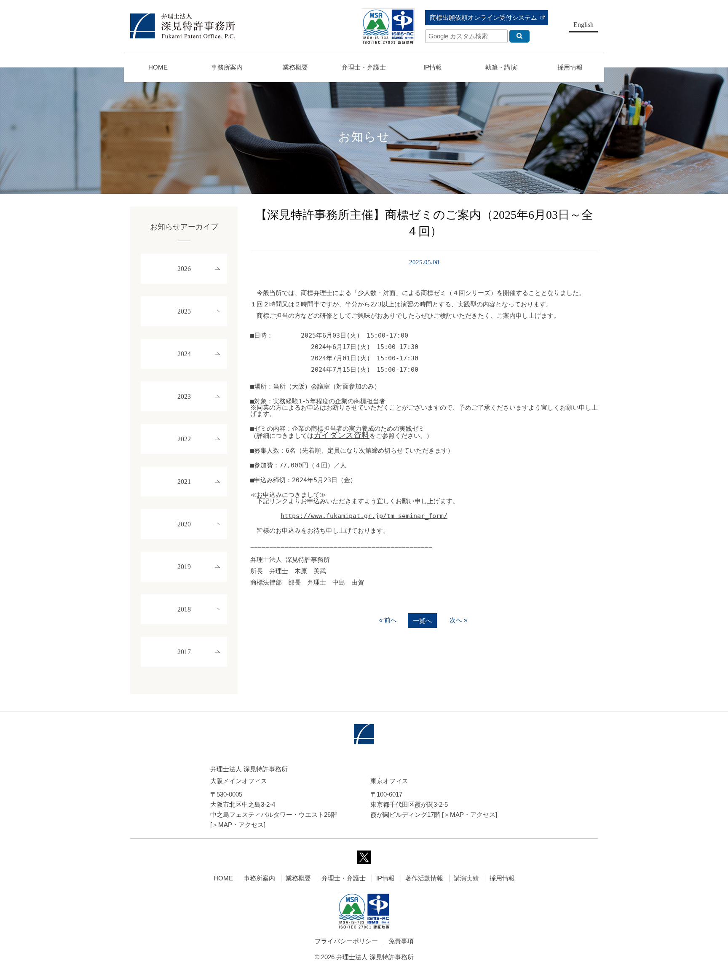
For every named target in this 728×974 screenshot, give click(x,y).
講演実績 (466, 878)
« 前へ (388, 620)
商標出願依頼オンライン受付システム (483, 17)
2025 (184, 311)
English (583, 24)
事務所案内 (259, 878)
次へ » (458, 620)
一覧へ (422, 620)
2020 (184, 524)
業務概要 (295, 67)
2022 (184, 439)
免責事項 (401, 940)
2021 (184, 481)
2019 (184, 566)
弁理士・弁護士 (364, 67)
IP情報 (385, 878)
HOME (158, 67)
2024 (184, 353)
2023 (184, 396)
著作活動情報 (424, 878)
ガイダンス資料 (341, 435)
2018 (184, 609)
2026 (184, 268)
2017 (184, 651)
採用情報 (502, 878)
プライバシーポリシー (346, 940)
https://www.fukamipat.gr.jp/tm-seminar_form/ (364, 516)
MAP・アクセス (241, 824)
